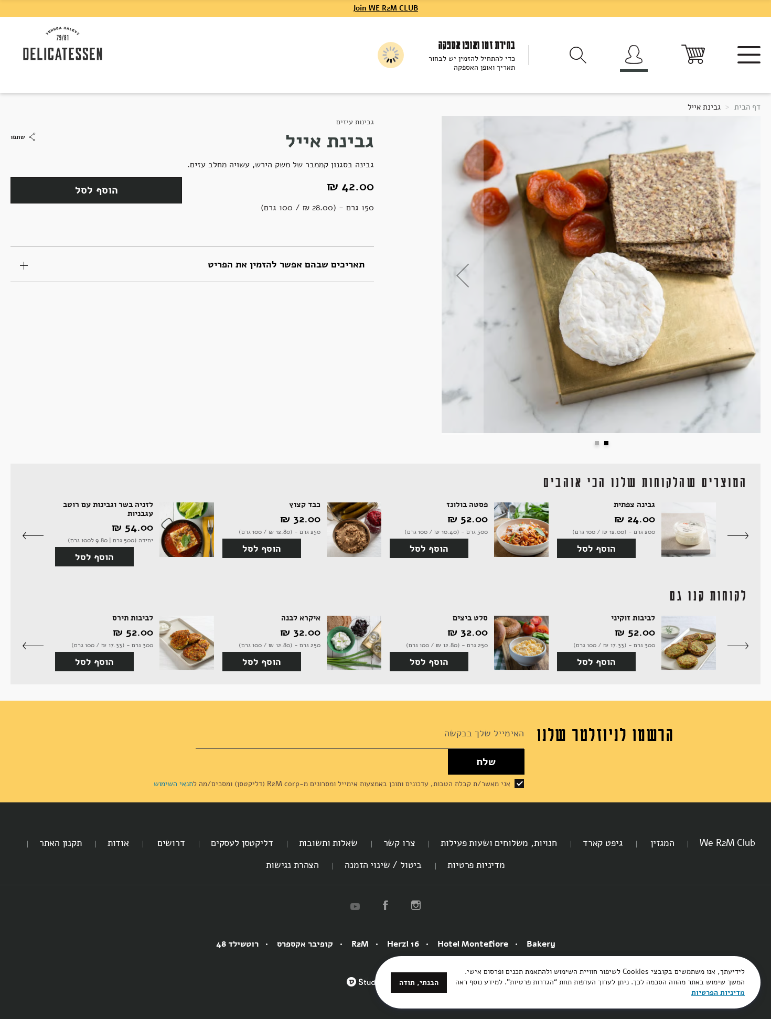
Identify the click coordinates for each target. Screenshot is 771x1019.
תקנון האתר (60, 842)
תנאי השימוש (173, 784)
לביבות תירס (132, 618)
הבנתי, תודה (418, 983)
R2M (360, 944)
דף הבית (746, 107)
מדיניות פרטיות (476, 865)
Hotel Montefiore (472, 944)
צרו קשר (399, 842)
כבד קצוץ (304, 504)
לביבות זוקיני (633, 618)
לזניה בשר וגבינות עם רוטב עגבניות (108, 509)
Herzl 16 (403, 944)
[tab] (192, 264)
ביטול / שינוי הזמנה (383, 865)
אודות (118, 842)
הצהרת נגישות (292, 865)
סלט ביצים (470, 618)
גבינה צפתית (634, 504)
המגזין (661, 842)
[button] (463, 275)
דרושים (170, 842)
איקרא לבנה (300, 618)
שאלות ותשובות (328, 842)
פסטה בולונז (467, 504)
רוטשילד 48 (237, 944)
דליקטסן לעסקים (242, 842)
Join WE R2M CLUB (385, 8)
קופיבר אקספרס (305, 944)
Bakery (541, 944)
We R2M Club (727, 842)
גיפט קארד (603, 842)
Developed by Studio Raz (371, 987)
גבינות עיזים (355, 122)
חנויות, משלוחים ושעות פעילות (499, 842)
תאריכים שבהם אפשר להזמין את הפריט (286, 264)
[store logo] (63, 44)
